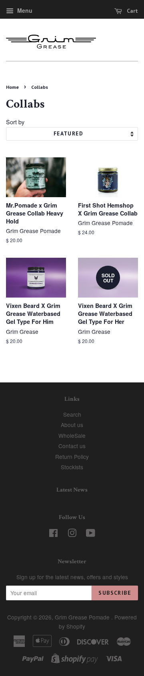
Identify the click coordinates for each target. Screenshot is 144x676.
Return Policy (72, 456)
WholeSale (72, 435)
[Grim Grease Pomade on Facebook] (53, 534)
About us (72, 425)
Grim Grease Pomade (83, 617)
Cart (131, 10)
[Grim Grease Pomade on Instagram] (72, 534)
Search (72, 414)
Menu (24, 10)
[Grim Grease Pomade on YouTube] (90, 534)
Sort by (15, 122)
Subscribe (114, 592)
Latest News (72, 490)
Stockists (72, 467)
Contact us (72, 446)
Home (12, 87)
